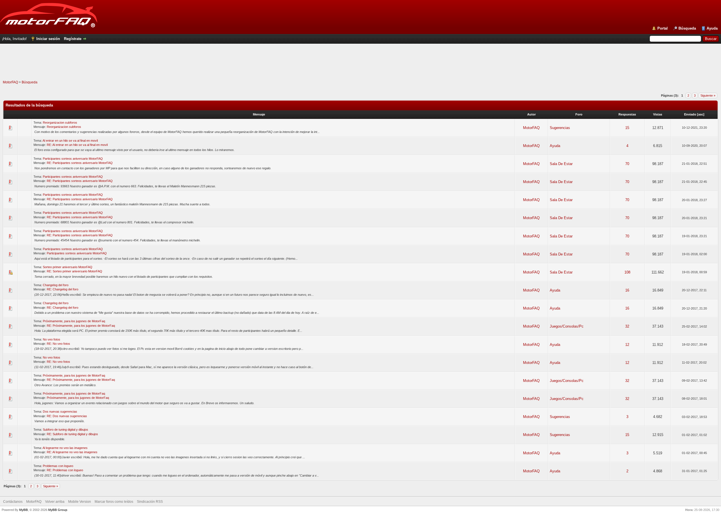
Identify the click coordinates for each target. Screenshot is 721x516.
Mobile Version (79, 502)
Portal (662, 28)
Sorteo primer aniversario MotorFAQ (67, 267)
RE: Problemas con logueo (65, 470)
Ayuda (712, 28)
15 (627, 128)
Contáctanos (13, 502)
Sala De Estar (561, 164)
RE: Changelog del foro (62, 289)
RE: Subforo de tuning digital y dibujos (72, 434)
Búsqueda (687, 28)
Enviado (690, 114)
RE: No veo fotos (58, 343)
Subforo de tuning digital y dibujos (65, 429)
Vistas (657, 114)
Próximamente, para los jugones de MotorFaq (74, 321)
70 (627, 164)
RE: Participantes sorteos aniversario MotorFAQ (80, 162)
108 (627, 272)
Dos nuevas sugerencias (60, 411)
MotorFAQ (10, 82)
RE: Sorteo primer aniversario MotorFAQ (74, 271)
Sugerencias (560, 128)
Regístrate (72, 39)
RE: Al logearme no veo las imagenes (72, 452)
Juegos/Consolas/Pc (567, 326)
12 (627, 344)
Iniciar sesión (48, 39)
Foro (578, 114)
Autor (531, 114)
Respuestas (627, 114)
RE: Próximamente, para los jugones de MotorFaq (81, 325)
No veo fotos (51, 339)
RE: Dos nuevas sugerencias (67, 416)
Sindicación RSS (150, 502)
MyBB (23, 509)
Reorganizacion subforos (60, 122)
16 (627, 290)
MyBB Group (57, 509)
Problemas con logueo (58, 466)
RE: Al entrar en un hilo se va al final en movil (77, 144)
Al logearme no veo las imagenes (65, 448)
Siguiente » (707, 95)
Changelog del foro (55, 285)
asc (700, 114)
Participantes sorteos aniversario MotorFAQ (73, 158)
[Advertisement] (360, 67)
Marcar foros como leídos (114, 502)
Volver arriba (54, 502)
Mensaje (259, 114)
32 (627, 326)
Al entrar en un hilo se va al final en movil (70, 140)
